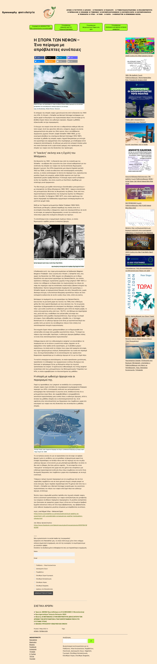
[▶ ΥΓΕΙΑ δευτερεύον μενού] (95, 14)
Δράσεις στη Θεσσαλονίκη (44, 589)
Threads (32, 652)
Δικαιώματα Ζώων (42, 568)
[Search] (91, 641)
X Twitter (32, 654)
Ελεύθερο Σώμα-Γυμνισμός (44, 575)
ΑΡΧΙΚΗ (36, 631)
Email (35, 558)
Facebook (32, 647)
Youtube (32, 659)
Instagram (32, 649)
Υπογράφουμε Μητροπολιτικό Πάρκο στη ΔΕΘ (91, 27)
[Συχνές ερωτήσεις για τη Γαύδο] (139, 133)
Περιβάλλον (40, 572)
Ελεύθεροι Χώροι (41, 582)
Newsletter (33, 640)
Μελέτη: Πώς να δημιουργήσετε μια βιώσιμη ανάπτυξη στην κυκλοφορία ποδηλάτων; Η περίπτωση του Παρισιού (139, 230)
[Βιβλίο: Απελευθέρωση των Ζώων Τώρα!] (139, 293)
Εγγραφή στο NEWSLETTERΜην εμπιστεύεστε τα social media (41, 27)
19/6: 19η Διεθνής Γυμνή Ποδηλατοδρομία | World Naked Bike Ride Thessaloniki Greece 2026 (138, 77)
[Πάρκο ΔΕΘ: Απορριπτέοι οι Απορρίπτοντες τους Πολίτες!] (139, 100)
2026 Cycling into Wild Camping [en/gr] (139, 56)
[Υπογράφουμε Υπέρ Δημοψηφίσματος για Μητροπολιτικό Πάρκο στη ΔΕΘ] (139, 261)
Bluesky (32, 645)
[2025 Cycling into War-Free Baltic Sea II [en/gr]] (139, 242)
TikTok (31, 656)
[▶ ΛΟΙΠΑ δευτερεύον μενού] (111, 14)
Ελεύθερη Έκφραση (42, 585)
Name (35, 551)
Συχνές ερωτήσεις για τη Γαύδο (136, 144)
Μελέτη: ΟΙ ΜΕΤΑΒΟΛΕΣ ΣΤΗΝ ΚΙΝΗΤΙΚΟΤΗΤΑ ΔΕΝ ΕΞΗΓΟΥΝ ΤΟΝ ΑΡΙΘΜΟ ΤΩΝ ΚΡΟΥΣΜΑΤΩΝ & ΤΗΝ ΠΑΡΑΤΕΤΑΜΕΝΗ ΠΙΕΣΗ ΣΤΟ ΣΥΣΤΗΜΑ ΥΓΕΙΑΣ (58, 619)
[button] (39, 57)
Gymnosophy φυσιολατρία (18, 12)
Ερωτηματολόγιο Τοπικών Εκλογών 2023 (50, 614)
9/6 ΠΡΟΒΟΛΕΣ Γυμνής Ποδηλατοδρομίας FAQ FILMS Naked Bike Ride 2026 (138, 205)
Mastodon (32, 642)
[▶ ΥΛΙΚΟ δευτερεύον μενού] (103, 14)
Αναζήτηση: (67, 637)
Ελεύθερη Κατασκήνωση (43, 579)
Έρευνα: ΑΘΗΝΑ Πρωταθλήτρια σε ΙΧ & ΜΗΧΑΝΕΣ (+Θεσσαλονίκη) (59, 612)
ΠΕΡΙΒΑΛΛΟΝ (43, 631)
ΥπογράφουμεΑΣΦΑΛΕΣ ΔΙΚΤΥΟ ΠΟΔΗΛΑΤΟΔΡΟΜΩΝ (66, 27)
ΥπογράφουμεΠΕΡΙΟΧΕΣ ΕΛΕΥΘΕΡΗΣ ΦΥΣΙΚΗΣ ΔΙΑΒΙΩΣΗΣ (116, 27)
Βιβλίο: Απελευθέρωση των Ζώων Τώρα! (139, 316)
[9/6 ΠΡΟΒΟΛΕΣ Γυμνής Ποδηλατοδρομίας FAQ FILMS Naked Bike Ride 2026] (139, 193)
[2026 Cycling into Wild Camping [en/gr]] (139, 46)
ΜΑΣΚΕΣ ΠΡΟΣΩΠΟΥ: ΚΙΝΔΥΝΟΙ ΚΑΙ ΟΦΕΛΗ (51, 624)
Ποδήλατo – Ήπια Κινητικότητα (46, 565)
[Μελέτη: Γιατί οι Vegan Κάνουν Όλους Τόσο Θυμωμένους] (139, 328)
